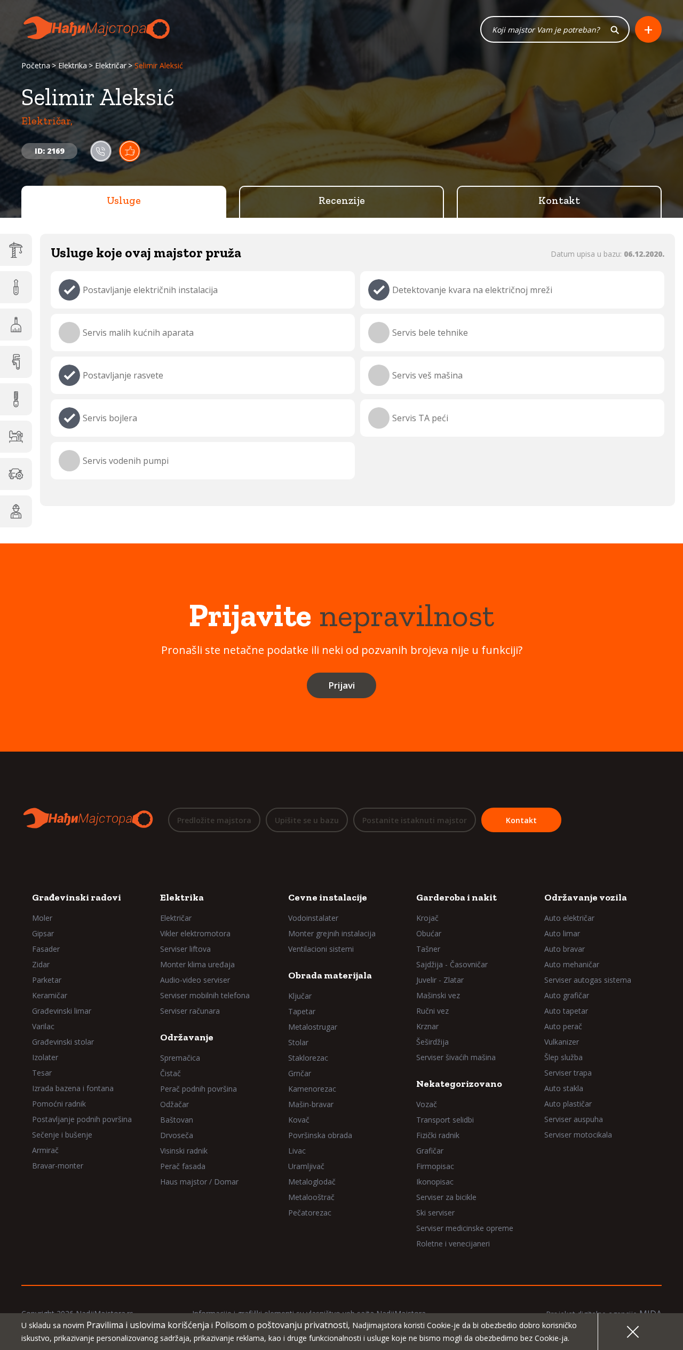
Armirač (45, 1150)
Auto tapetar (566, 1011)
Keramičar (49, 995)
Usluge (124, 200)
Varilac (43, 1026)
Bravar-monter (57, 1165)
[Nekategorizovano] (16, 511)
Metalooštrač (311, 1197)
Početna (35, 65)
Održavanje (186, 1037)
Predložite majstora (214, 820)
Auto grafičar (566, 995)
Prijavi (341, 685)
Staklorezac (308, 1058)
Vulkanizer (561, 1042)
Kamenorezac (312, 1089)
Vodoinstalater (313, 918)
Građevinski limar (61, 1011)
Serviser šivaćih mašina (456, 1057)
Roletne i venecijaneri (453, 1243)
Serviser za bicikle (446, 1197)
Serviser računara (190, 1011)
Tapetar (301, 1011)
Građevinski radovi (76, 897)
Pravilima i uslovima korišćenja (147, 1325)
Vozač (426, 1104)
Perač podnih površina (198, 1089)
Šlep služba (563, 1057)
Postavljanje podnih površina (82, 1119)
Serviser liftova (185, 949)
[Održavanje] (16, 325)
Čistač (170, 1073)
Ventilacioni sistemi (321, 949)
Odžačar (174, 1104)
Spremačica (180, 1058)
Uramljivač (306, 1166)
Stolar (298, 1042)
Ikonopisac (435, 1182)
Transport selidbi (445, 1120)
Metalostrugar (312, 1027)
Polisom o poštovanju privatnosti (281, 1325)
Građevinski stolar (63, 1042)
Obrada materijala (330, 975)
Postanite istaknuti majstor (414, 820)
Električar (110, 65)
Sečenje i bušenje (62, 1135)
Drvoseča (176, 1135)
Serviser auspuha (573, 1119)
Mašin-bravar (310, 1104)
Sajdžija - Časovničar (452, 964)
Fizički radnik (437, 1135)
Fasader (46, 949)
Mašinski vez (438, 995)
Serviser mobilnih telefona (205, 995)
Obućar (428, 933)
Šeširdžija (432, 1042)
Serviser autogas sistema (587, 980)
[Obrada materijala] (16, 399)
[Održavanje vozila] (16, 474)
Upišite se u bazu (307, 820)
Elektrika (72, 65)
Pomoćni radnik (59, 1104)
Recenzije (342, 200)
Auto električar (569, 918)
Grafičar (429, 1151)
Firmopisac (435, 1166)
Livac (297, 1151)
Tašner (428, 949)
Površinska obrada (320, 1135)
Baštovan (176, 1120)
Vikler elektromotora (195, 933)
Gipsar (43, 933)
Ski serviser (435, 1212)
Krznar (427, 1026)
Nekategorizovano (459, 1084)
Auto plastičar (568, 1104)
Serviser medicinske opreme (464, 1228)
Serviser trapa (568, 1073)
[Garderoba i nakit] (16, 437)
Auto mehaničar (571, 964)
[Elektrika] (16, 287)
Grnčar (299, 1073)
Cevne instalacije (327, 897)
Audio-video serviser (195, 980)
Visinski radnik (184, 1151)
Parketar (46, 980)
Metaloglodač (312, 1182)
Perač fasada (182, 1166)
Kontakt (559, 200)
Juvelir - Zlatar (440, 980)
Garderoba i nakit (456, 897)
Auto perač (563, 1026)
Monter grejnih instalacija (332, 933)
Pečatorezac (309, 1212)
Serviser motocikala (578, 1135)
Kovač (298, 1120)
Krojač (427, 918)
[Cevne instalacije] (16, 362)
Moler (42, 918)
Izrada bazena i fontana (73, 1088)
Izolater (45, 1057)
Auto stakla (563, 1088)
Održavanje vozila (585, 897)
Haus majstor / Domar (199, 1182)
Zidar (41, 964)
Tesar (42, 1073)
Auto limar (562, 933)
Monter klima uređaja (197, 964)
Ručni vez (432, 1011)
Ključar (300, 996)
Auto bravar (564, 949)
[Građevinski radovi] (16, 250)
